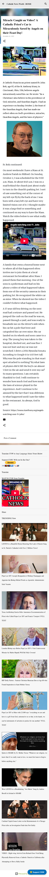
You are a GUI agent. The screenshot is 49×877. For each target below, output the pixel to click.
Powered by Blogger (26, 873)
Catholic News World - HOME (19, 4)
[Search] (45, 4)
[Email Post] (4, 420)
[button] (4, 41)
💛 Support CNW (37, 872)
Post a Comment (10, 438)
